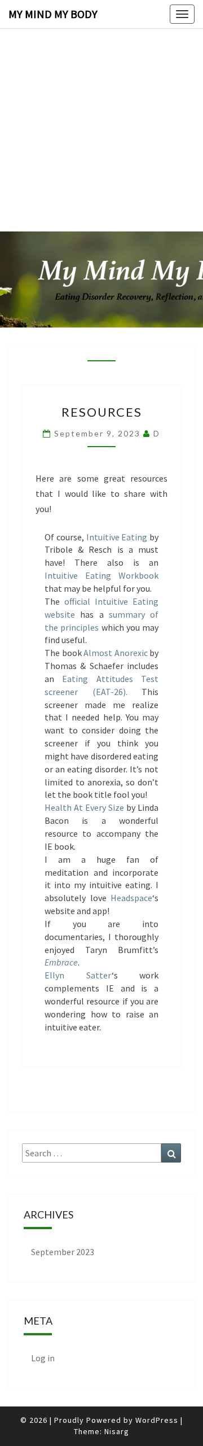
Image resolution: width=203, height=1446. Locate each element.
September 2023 (62, 1251)
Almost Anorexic (115, 652)
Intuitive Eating (117, 537)
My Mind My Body (53, 14)
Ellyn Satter (78, 975)
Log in (43, 1358)
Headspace (131, 897)
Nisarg (116, 1431)
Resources (101, 412)
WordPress (156, 1420)
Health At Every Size (84, 807)
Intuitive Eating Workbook (101, 575)
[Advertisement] (101, 101)
